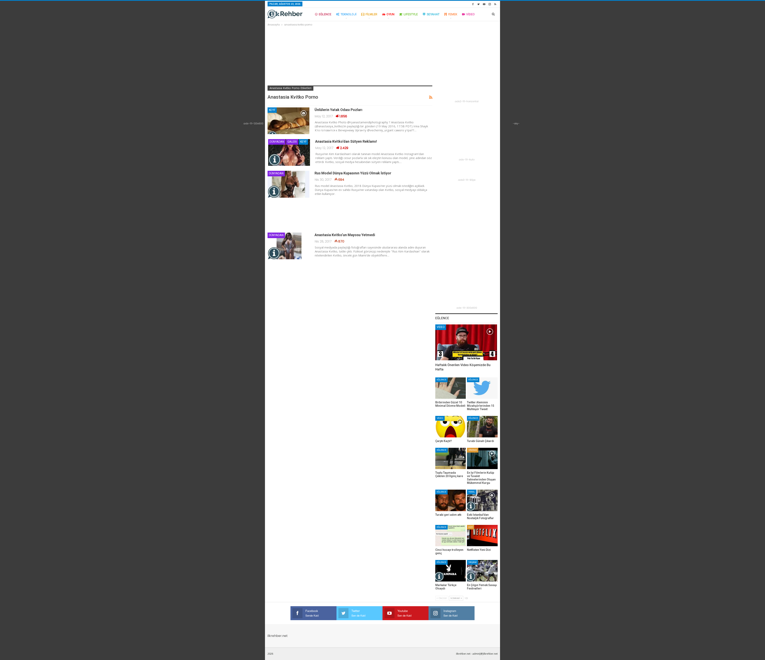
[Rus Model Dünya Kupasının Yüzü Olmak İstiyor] (288, 184)
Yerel (471, 491)
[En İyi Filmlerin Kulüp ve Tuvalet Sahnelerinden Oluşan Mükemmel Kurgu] (482, 458)
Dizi (470, 527)
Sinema (472, 450)
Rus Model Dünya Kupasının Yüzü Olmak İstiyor (353, 173)
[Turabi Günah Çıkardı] (482, 426)
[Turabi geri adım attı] (450, 500)
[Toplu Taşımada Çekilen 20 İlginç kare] (450, 458)
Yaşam (472, 562)
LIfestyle (411, 14)
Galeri (292, 141)
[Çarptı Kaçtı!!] (450, 426)
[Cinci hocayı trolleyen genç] (450, 535)
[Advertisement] (383, 57)
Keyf (272, 110)
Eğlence (325, 14)
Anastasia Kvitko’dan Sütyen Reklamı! (346, 141)
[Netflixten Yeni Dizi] (482, 535)
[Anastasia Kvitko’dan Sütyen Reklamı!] (289, 152)
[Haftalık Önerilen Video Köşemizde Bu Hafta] (466, 342)
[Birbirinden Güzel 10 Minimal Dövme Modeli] (450, 388)
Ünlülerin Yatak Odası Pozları (338, 110)
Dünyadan (277, 141)
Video (470, 14)
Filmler (371, 14)
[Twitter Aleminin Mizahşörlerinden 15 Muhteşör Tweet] (482, 388)
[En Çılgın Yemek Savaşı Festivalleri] (482, 570)
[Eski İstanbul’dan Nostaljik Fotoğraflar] (482, 500)
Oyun (390, 14)
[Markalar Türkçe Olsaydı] (450, 570)
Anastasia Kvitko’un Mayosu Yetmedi (345, 235)
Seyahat (433, 14)
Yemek (452, 14)
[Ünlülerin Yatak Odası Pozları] (288, 120)
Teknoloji (348, 14)
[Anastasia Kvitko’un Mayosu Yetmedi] (288, 246)
